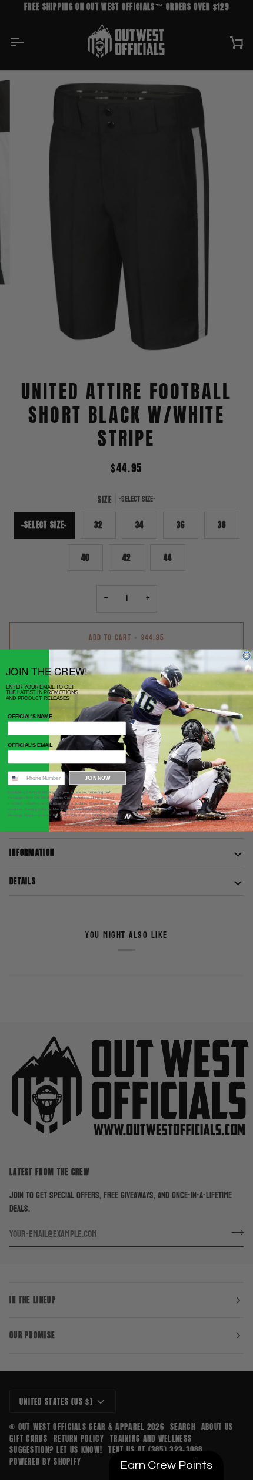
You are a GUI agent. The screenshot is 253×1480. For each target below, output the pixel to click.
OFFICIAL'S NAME (30, 716)
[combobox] (15, 778)
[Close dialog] (246, 655)
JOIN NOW (97, 778)
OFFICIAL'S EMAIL (30, 745)
